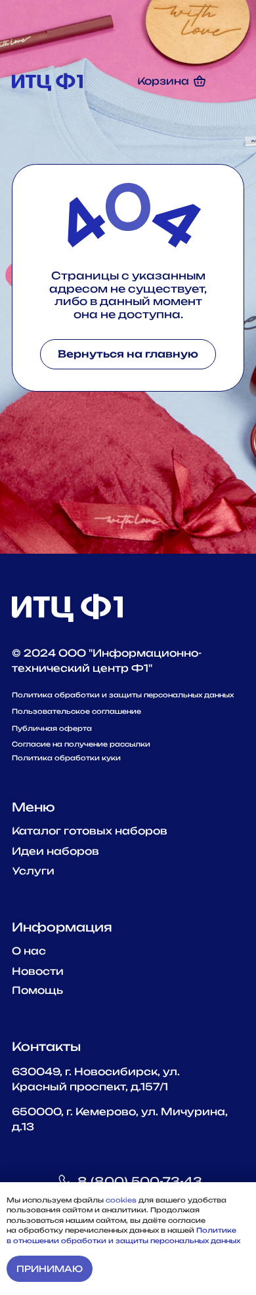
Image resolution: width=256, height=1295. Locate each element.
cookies (122, 1200)
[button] (230, 81)
